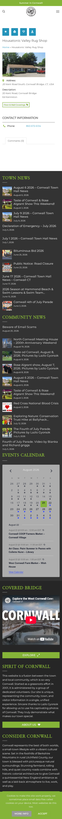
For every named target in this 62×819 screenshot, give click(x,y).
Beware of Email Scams (19, 327)
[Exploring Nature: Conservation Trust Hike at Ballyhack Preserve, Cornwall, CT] (7, 420)
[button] (3, 11)
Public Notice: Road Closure (33, 263)
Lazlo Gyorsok (49, 704)
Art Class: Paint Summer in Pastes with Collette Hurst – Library (30, 550)
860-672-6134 (33, 126)
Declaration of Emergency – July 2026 (29, 226)
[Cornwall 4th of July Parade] (7, 306)
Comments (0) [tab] (16, 140)
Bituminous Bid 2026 (29, 251)
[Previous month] (11, 471)
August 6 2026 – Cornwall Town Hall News (36, 189)
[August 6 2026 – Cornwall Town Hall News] (7, 191)
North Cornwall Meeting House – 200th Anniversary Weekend (36, 341)
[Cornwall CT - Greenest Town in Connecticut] (31, 11)
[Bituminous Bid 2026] (7, 254)
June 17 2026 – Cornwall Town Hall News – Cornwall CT (26, 278)
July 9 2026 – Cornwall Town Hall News (34, 214)
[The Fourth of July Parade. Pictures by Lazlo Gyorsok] (7, 432)
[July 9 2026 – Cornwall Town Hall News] (7, 217)
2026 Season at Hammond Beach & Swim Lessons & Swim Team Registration (27, 290)
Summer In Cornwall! (31, 3)
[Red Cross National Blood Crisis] (7, 407)
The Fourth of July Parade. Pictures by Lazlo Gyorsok (32, 430)
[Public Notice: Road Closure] (7, 267)
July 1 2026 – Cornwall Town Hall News (29, 238)
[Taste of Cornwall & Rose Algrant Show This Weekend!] (7, 204)
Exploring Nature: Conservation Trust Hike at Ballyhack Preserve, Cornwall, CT (36, 417)
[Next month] (51, 471)
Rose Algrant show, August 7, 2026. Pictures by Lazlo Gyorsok (36, 366)
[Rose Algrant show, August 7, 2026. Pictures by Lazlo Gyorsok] (7, 368)
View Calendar (16, 572)
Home (5, 47)
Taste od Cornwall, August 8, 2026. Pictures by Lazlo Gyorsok (36, 353)
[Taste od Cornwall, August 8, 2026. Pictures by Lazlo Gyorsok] (7, 356)
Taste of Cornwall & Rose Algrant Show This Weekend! (34, 202)
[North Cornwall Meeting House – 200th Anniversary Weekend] (7, 343)
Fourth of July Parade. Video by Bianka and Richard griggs (30, 443)
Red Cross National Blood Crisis (36, 403)
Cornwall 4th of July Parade (33, 302)
